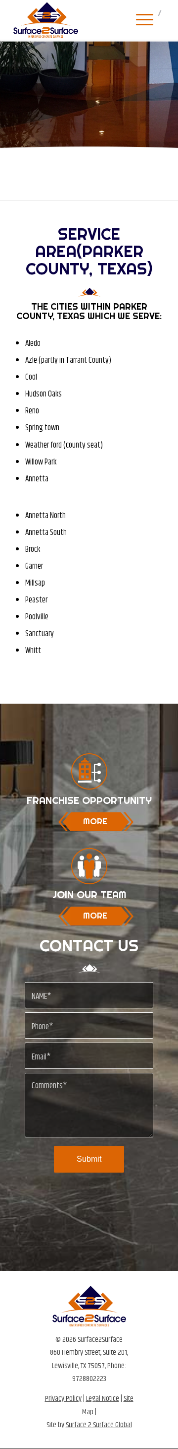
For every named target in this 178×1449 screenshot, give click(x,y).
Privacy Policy (63, 1398)
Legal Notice (102, 1398)
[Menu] (139, 20)
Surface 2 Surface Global (99, 1425)
